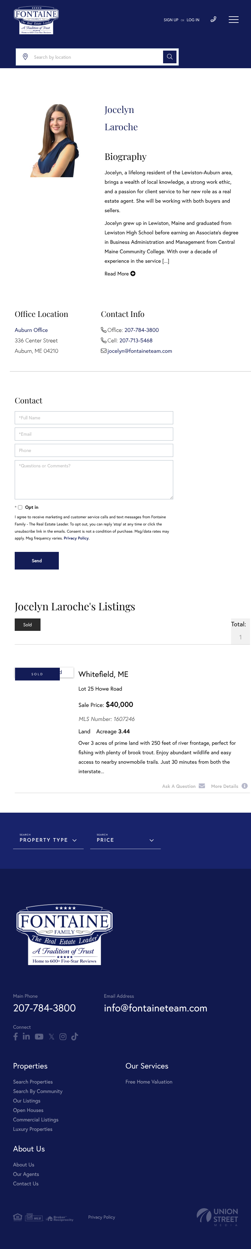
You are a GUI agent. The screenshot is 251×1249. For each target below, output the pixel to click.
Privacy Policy (76, 538)
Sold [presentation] (27, 625)
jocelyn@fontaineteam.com (140, 351)
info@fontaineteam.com (155, 1007)
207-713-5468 (136, 340)
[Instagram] (62, 1036)
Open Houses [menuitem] (28, 1110)
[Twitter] (51, 1036)
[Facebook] (15, 1036)
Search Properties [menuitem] (33, 1082)
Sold (37, 674)
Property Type (44, 840)
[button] (169, 57)
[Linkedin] (26, 1036)
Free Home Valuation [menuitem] (149, 1082)
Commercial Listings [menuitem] (36, 1119)
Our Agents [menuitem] (26, 1174)
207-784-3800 (142, 330)
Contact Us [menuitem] (26, 1183)
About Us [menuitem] (23, 1165)
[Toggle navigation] (234, 19)
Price (105, 840)
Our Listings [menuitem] (27, 1101)
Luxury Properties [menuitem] (33, 1129)
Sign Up (171, 20)
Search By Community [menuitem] (37, 1091)
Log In (193, 20)
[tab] (28, 624)
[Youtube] (39, 1036)
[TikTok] (74, 1036)
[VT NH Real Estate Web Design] (217, 1217)
